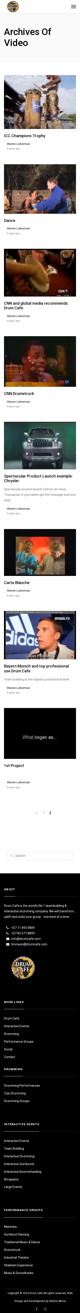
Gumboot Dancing (16, 1234)
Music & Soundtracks (18, 1273)
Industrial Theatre (16, 1257)
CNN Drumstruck (19, 393)
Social (8, 1049)
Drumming (11, 1034)
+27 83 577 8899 (23, 933)
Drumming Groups (17, 1101)
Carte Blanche (17, 582)
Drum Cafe (11, 1018)
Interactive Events (16, 1026)
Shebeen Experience (18, 1265)
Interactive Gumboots (19, 1164)
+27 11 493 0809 (23, 927)
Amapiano (11, 1179)
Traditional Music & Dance (22, 1242)
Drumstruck (12, 1250)
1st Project (14, 765)
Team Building (14, 1148)
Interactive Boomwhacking (22, 1171)
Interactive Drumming (19, 1156)
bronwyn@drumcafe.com (29, 944)
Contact (9, 1057)
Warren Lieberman (18, 144)
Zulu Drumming (15, 1093)
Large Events (13, 1187)
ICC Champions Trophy (24, 135)
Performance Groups (19, 1041)
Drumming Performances (22, 1085)
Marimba (10, 1226)
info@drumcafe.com (26, 938)
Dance (9, 220)
